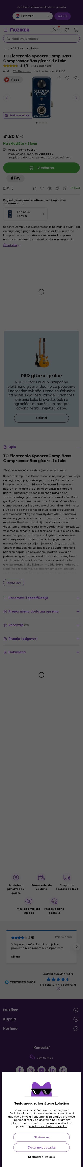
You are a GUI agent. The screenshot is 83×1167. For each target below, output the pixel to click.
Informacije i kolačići (41, 1157)
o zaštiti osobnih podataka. (48, 1126)
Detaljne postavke (41, 1147)
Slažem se (41, 1137)
